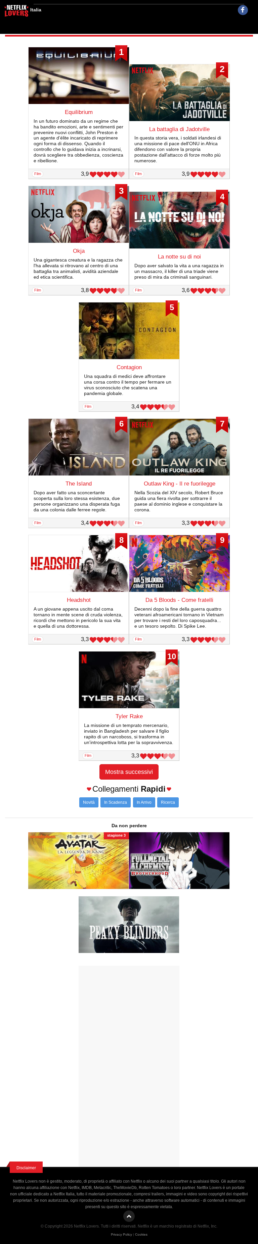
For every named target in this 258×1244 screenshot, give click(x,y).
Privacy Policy (121, 1234)
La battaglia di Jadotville (179, 129)
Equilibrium (79, 112)
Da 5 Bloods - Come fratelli (179, 600)
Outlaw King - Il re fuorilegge (179, 483)
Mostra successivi (129, 772)
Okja (79, 251)
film (37, 174)
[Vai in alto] (129, 1216)
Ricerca (168, 802)
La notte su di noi (179, 256)
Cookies (141, 1234)
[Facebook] (243, 10)
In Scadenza (115, 802)
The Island (79, 483)
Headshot (79, 600)
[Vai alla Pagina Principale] (17, 11)
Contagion (129, 367)
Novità (89, 802)
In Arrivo (144, 802)
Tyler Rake (129, 716)
